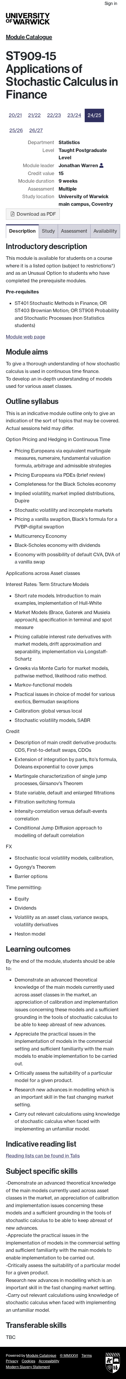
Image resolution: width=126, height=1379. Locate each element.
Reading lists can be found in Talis (43, 1156)
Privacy (12, 1361)
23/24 (74, 115)
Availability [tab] (105, 231)
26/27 (36, 130)
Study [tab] (48, 231)
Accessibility (49, 1361)
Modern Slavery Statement (28, 1367)
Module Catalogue (29, 37)
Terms (86, 1355)
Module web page (25, 337)
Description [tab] (22, 231)
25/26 (16, 130)
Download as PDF (36, 214)
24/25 (94, 115)
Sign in (111, 3)
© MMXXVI (69, 1355)
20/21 (15, 115)
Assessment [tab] (74, 231)
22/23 (54, 115)
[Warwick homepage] (28, 18)
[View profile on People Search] (101, 165)
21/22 (34, 115)
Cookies (28, 1361)
